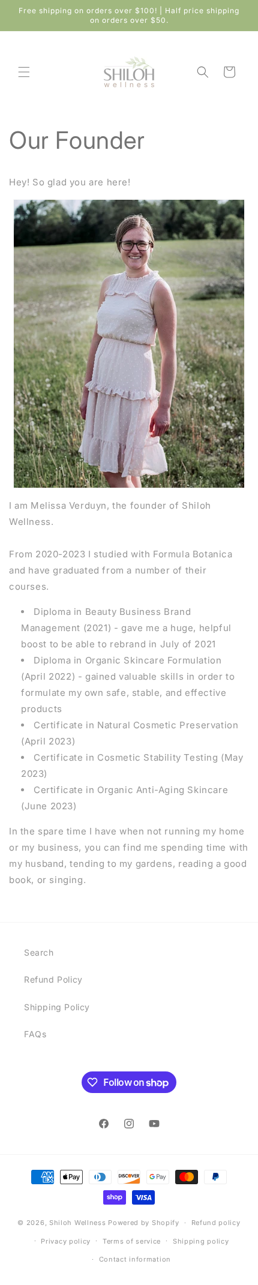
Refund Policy (53, 979)
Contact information (135, 1259)
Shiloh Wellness (77, 1222)
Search (39, 952)
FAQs (35, 1034)
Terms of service (132, 1241)
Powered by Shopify (143, 1222)
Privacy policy (66, 1241)
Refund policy (216, 1222)
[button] (24, 72)
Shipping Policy (57, 1007)
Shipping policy (201, 1241)
